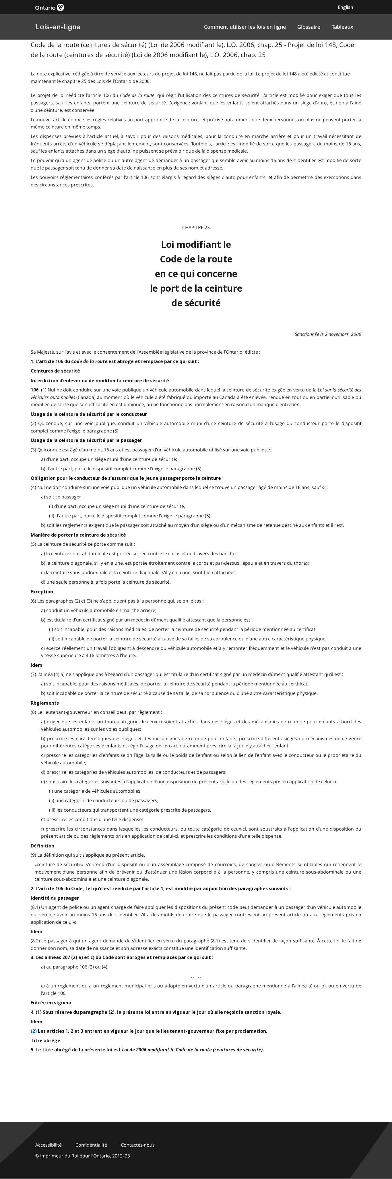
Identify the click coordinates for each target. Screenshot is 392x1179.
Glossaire (308, 26)
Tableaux (342, 26)
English (345, 7)
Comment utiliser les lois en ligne (245, 26)
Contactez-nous (138, 1145)
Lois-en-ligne (58, 27)
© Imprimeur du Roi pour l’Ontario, (82, 1156)
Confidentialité (91, 1145)
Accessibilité (48, 1145)
